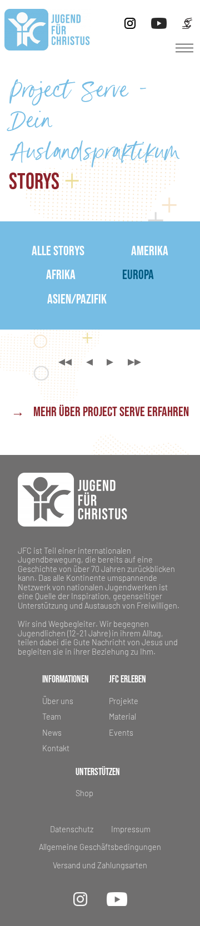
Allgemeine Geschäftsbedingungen (100, 847)
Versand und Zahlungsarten (100, 865)
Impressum (131, 829)
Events (121, 732)
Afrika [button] (61, 275)
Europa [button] (138, 275)
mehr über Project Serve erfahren (100, 412)
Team (51, 716)
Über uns (57, 701)
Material (122, 716)
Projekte (123, 701)
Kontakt (55, 748)
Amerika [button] (149, 251)
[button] (184, 48)
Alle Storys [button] (58, 251)
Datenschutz (71, 829)
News (52, 732)
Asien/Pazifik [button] (77, 299)
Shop (84, 793)
